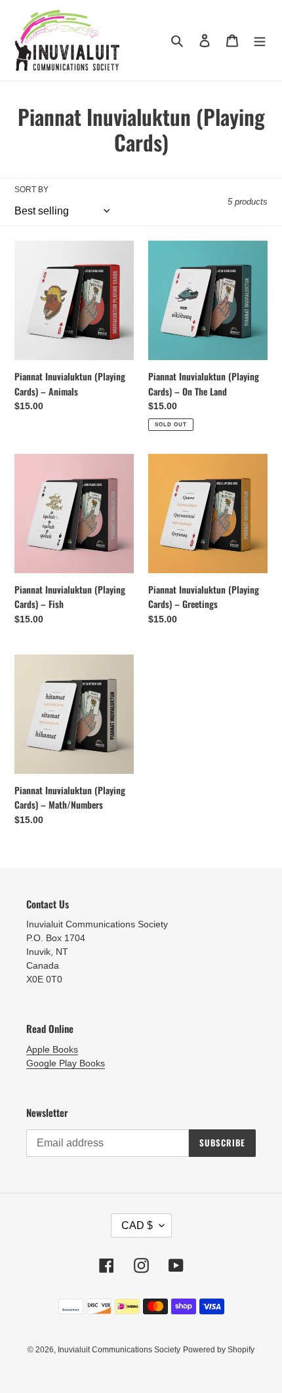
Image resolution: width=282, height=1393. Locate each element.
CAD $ (137, 1225)
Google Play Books (65, 1063)
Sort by (31, 189)
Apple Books (52, 1049)
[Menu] (259, 40)
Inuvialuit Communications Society (119, 1349)
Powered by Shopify (218, 1349)
